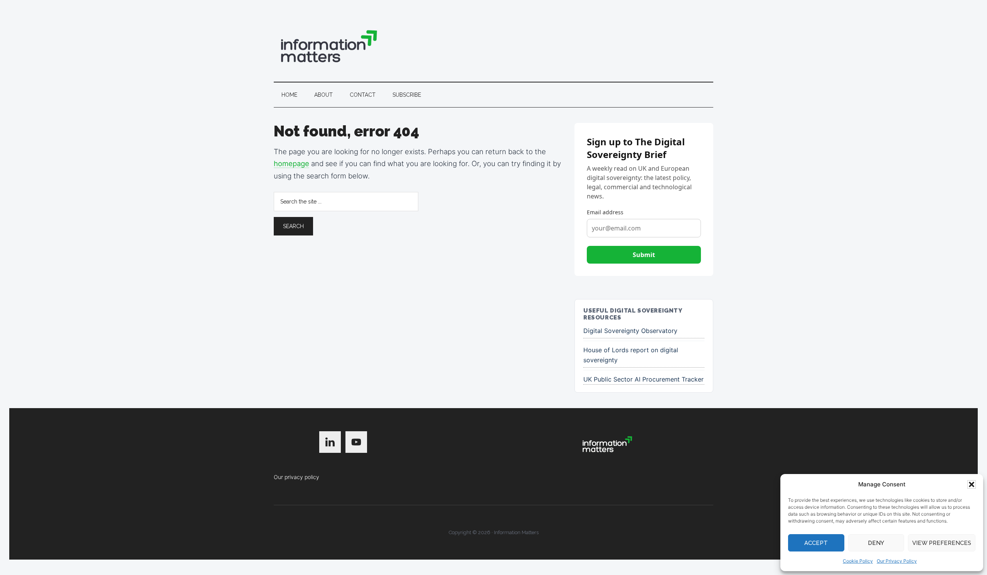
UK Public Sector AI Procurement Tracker (643, 379)
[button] (971, 484)
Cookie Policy (858, 561)
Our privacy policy (296, 477)
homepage (291, 163)
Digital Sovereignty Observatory (630, 331)
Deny (876, 543)
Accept (816, 543)
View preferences (941, 543)
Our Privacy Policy (897, 561)
